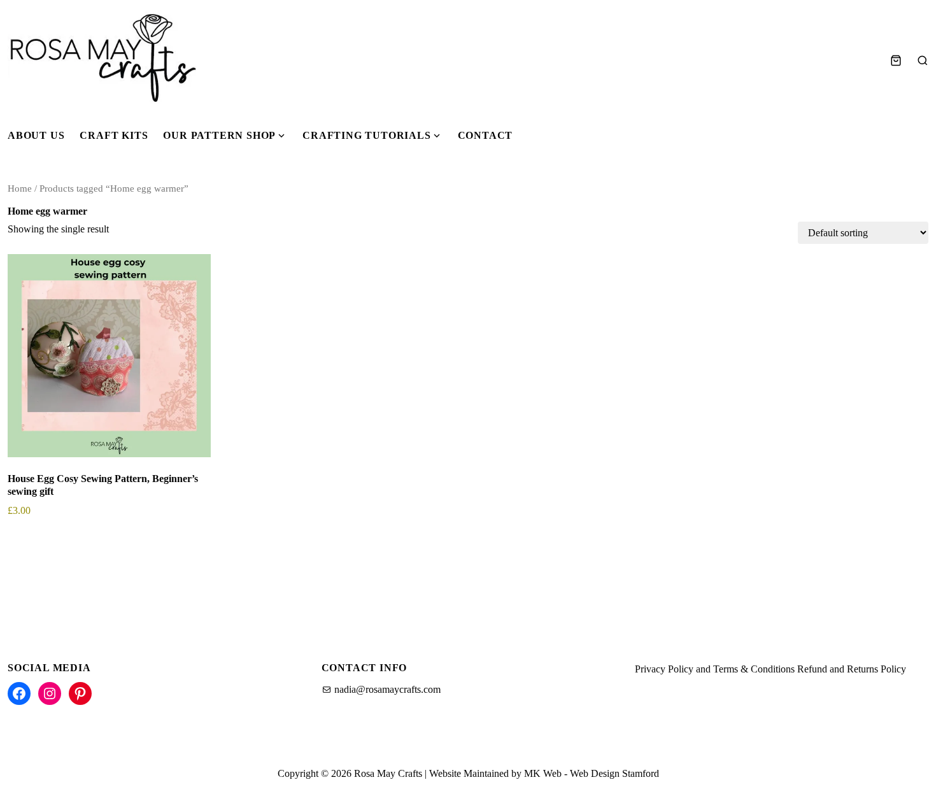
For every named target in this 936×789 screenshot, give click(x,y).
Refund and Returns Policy (851, 669)
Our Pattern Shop (219, 135)
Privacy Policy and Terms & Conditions (715, 669)
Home (20, 188)
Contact (485, 135)
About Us (36, 135)
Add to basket (46, 546)
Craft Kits (114, 135)
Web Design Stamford (614, 773)
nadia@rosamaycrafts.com (387, 689)
